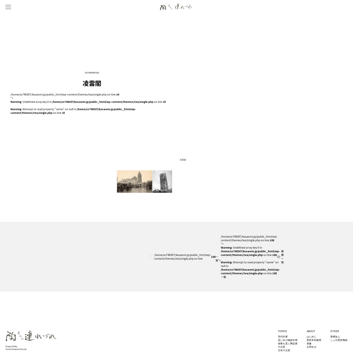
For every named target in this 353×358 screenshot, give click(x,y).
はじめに (311, 337)
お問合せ (311, 347)
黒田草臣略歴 (314, 340)
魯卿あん (335, 337)
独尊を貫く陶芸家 (287, 344)
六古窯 (281, 347)
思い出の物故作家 (287, 340)
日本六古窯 (284, 350)
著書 (309, 344)
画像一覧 (282, 256)
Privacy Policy (11, 347)
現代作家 (283, 337)
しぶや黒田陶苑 (338, 340)
